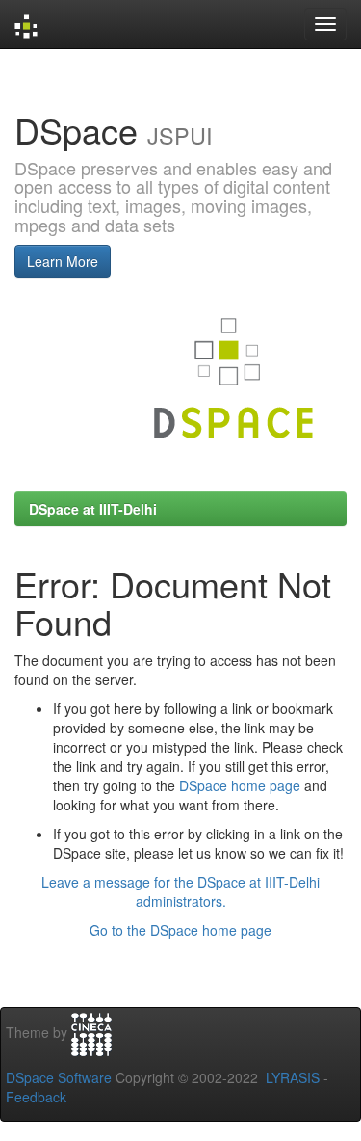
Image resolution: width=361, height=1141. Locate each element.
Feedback (36, 1096)
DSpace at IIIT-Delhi (93, 508)
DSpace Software (59, 1077)
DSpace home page (239, 785)
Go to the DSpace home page (180, 930)
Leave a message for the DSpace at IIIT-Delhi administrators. (180, 891)
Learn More (62, 261)
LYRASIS (293, 1077)
